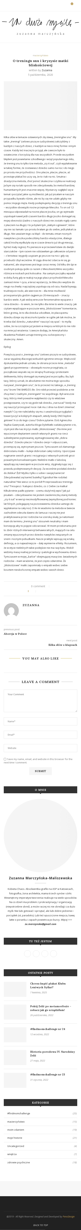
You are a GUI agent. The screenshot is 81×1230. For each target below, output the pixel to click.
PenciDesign (69, 1216)
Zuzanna (47, 70)
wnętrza (42, 1154)
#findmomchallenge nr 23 (47, 1074)
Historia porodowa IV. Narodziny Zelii (52, 1053)
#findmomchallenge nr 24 (47, 1029)
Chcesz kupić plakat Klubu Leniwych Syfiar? (48, 985)
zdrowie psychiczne (42, 1162)
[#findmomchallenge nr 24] (15, 1034)
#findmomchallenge (42, 1113)
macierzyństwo (40, 55)
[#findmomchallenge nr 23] (15, 1080)
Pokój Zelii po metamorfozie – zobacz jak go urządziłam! (50, 1008)
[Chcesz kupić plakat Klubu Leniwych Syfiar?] (15, 989)
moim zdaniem (42, 1129)
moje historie (42, 1137)
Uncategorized (42, 1146)
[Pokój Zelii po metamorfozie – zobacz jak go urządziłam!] (15, 1012)
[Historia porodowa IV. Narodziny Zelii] (15, 1057)
